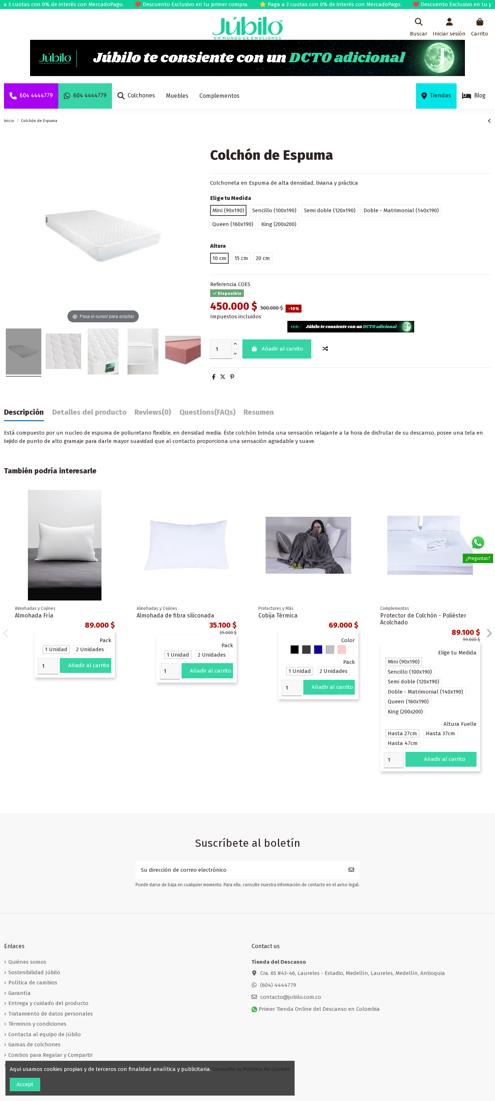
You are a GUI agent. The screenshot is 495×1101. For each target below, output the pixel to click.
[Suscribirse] (351, 870)
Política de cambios (32, 982)
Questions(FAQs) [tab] (207, 412)
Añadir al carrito (282, 349)
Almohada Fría (34, 615)
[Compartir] (213, 377)
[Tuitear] (222, 377)
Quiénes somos (27, 962)
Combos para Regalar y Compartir (50, 1055)
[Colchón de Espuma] (23, 352)
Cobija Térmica (278, 615)
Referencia (223, 284)
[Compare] (114, 501)
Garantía (19, 993)
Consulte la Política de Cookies (251, 1069)
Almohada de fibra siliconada (175, 615)
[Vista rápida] (114, 514)
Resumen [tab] (259, 412)
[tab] (152, 414)
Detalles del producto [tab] (89, 412)
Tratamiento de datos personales (50, 1013)
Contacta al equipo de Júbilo (44, 1034)
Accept (25, 1084)
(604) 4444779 (278, 985)
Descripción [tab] (24, 412)
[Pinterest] (232, 377)
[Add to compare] (325, 349)
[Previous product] (489, 121)
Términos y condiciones (37, 1024)
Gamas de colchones (34, 1044)
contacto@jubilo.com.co (290, 997)
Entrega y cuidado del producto (48, 1003)
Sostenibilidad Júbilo (34, 972)
